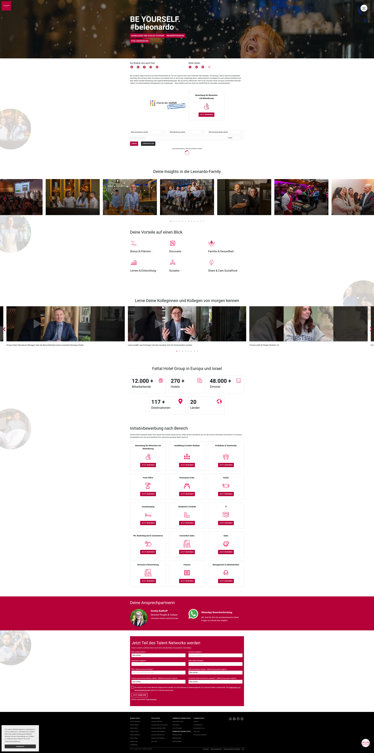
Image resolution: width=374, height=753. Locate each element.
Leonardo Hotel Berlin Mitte (158, 728)
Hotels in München (135, 734)
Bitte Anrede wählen (138, 652)
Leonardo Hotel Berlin (157, 721)
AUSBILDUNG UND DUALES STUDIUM (147, 35)
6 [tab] (186, 221)
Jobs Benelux (175, 725)
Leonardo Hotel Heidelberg (158, 731)
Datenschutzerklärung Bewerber (232, 749)
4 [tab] (180, 221)
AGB (243, 749)
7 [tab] (188, 221)
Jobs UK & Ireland (177, 728)
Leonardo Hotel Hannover (158, 734)
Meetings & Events (177, 734)
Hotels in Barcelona (135, 721)
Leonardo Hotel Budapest (158, 738)
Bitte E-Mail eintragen (196, 661)
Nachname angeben (138, 661)
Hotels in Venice (134, 731)
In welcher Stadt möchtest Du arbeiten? (212, 678)
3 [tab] (177, 221)
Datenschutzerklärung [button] (12, 741)
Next (371, 197)
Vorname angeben (195, 652)
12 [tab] (203, 221)
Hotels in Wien (134, 738)
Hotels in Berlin (134, 728)
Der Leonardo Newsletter (200, 734)
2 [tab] (174, 221)
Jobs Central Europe (177, 721)
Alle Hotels (154, 741)
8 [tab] (191, 221)
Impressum (206, 749)
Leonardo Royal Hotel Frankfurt (159, 725)
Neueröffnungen (175, 35)
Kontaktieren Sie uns (199, 728)
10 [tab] (197, 221)
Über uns (196, 721)
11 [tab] (200, 221)
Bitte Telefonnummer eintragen (142, 669)
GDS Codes (196, 731)
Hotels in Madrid (134, 725)
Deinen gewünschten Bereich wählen (154, 678)
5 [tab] (183, 221)
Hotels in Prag (134, 741)
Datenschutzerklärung (216, 749)
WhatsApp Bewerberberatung (216, 612)
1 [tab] (171, 221)
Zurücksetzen (148, 144)
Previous (3, 197)
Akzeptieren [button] (20, 746)
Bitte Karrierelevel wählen (207, 669)
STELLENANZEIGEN (139, 41)
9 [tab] (194, 221)
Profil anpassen (151, 699)
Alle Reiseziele (133, 745)
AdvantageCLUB (198, 725)
